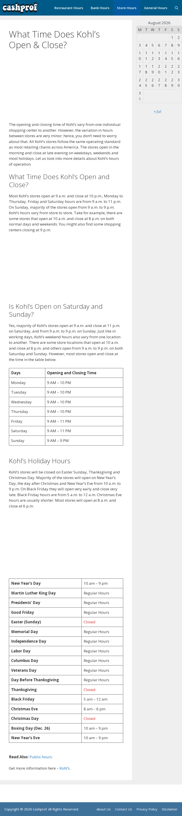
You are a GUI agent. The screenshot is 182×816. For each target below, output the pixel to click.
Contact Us (123, 809)
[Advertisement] (66, 89)
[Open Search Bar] (176, 8)
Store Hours (126, 8)
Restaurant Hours (68, 8)
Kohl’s (64, 768)
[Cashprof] (19, 8)
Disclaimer (170, 809)
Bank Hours (100, 8)
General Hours (155, 8)
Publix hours (41, 756)
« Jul (157, 111)
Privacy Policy (146, 809)
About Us (104, 809)
